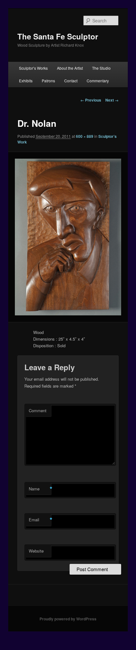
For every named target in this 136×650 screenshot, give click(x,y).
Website (36, 551)
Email (40, 520)
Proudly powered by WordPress (68, 619)
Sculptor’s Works (33, 68)
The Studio (101, 68)
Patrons (48, 80)
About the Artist (70, 68)
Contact (70, 80)
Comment (37, 410)
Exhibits (26, 80)
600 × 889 (84, 136)
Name (40, 489)
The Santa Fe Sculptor (57, 36)
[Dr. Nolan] (68, 237)
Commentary (98, 80)
